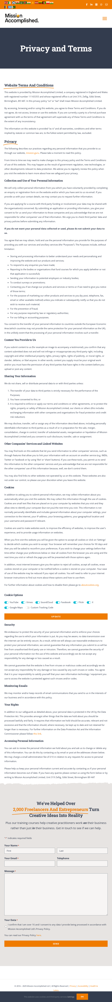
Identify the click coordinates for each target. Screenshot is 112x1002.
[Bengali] (25, 2)
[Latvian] (36, 2)
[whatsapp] (101, 4)
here (38, 935)
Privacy (73, 986)
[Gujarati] (29, 2)
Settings (70, 996)
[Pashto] (44, 2)
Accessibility (83, 986)
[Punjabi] (52, 2)
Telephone (63, 858)
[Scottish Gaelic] (14, 2)
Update (56, 616)
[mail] (106, 4)
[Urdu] (14, 6)
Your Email (11, 858)
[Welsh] (18, 2)
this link (37, 733)
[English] (6, 2)
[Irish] (10, 2)
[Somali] (10, 6)
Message (10, 871)
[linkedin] (91, 4)
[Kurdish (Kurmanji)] (33, 2)
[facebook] (87, 4)
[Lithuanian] (40, 2)
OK (82, 996)
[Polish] (48, 2)
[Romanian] (6, 6)
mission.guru (32, 152)
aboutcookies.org (90, 584)
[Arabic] (21, 2)
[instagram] (96, 4)
